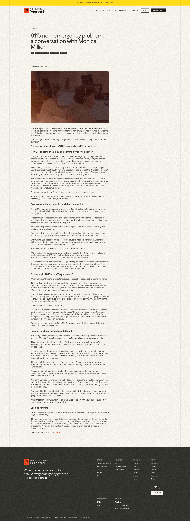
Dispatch (100, 473)
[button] (90, 10)
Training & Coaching (121, 505)
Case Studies (137, 463)
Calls (98, 470)
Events (135, 473)
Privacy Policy (73, 518)
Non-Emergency (102, 466)
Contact (154, 470)
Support (154, 476)
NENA (99, 502)
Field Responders (121, 466)
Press (153, 479)
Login (145, 10)
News (135, 479)
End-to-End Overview (104, 463)
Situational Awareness (122, 508)
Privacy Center (84, 518)
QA (98, 476)
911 (116, 463)
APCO (99, 505)
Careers (153, 466)
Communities (119, 470)
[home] (36, 10)
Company (154, 463)
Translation (118, 502)
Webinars (136, 470)
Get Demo (157, 493)
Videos (135, 476)
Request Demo (158, 10)
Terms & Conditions (60, 518)
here (58, 432)
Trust (152, 473)
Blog (134, 466)
